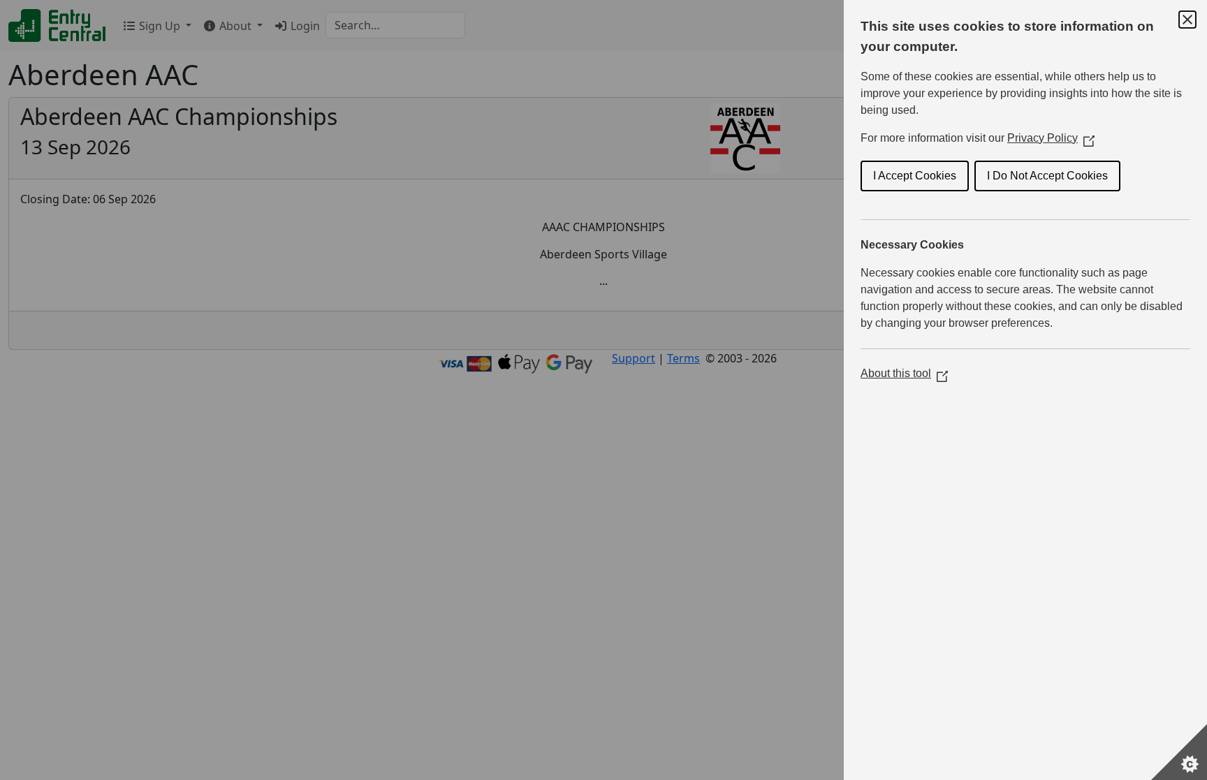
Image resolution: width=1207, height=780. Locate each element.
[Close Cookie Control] (1187, 19)
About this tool (904, 373)
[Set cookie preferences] (1179, 752)
